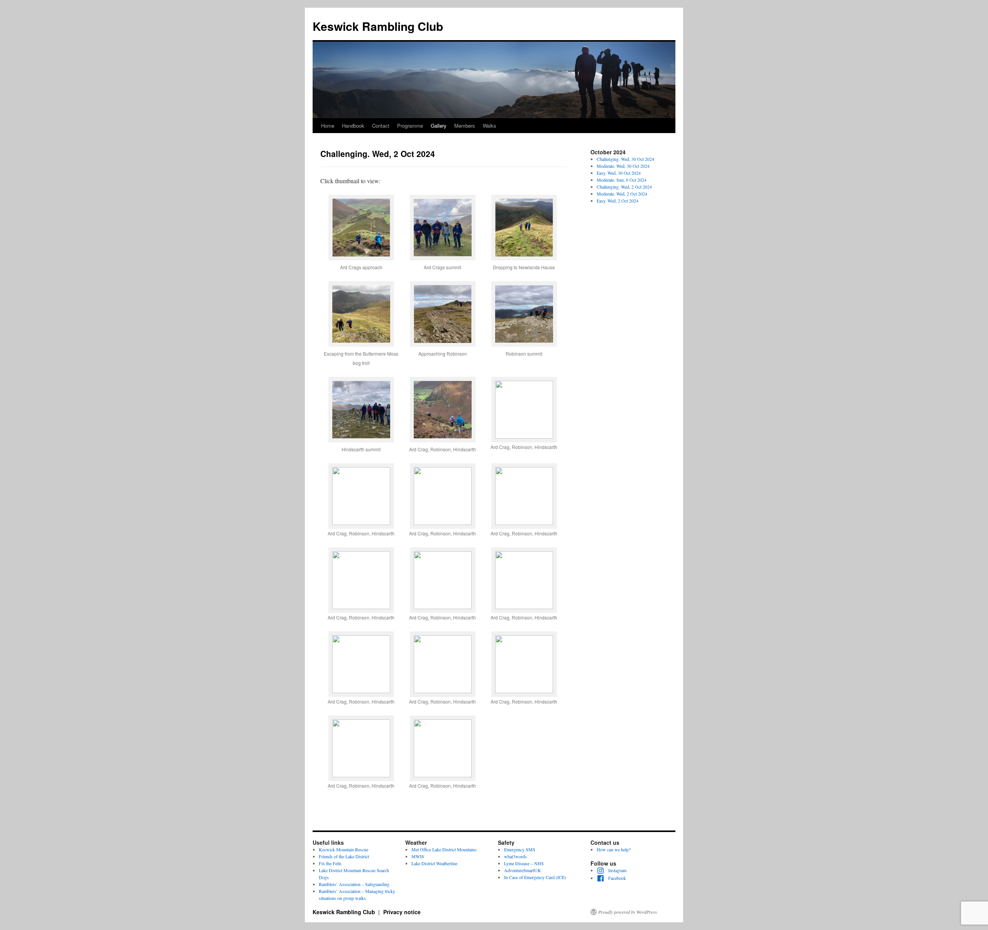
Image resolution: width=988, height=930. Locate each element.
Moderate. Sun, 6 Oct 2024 (621, 180)
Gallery (439, 125)
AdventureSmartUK (522, 870)
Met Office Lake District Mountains (444, 849)
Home (327, 125)
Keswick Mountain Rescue (343, 849)
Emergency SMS (519, 849)
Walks (489, 125)
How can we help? (614, 849)
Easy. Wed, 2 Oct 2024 (617, 200)
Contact (380, 125)
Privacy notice (402, 912)
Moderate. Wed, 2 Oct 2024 (622, 194)
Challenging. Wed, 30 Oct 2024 (625, 159)
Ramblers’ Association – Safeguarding (354, 884)
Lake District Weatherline (434, 863)
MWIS (417, 856)
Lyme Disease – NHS (524, 863)
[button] (361, 238)
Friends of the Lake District (344, 856)
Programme (410, 125)
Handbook (353, 125)
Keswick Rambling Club (378, 26)
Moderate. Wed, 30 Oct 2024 (623, 166)
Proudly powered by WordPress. (628, 912)
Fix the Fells (330, 863)
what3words (515, 856)
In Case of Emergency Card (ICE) (535, 877)
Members (464, 125)
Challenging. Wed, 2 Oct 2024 (624, 187)
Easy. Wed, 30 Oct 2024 (619, 173)
